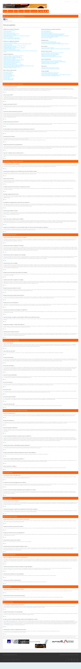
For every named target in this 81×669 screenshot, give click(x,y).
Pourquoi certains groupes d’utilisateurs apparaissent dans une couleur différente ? (55, 35)
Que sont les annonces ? (7, 76)
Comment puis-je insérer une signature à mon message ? (12, 57)
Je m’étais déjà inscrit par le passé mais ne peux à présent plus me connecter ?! (16, 35)
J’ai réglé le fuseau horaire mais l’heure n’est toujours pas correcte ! (14, 45)
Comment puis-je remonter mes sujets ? (10, 67)
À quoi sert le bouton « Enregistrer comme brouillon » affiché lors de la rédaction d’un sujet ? (18, 65)
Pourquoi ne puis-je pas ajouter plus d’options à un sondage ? (13, 59)
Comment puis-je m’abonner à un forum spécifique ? (50, 62)
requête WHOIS (12, 621)
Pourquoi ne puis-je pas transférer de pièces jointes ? (12, 62)
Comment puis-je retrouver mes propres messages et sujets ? (51, 56)
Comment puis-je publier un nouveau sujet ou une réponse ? (13, 55)
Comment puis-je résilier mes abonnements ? (48, 63)
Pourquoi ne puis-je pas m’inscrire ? (9, 32)
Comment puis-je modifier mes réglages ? (10, 42)
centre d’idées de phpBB (64, 613)
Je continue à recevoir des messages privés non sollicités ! (51, 42)
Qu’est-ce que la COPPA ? (7, 31)
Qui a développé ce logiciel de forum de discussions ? (50, 72)
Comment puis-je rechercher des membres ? (48, 55)
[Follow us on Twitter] (69, 660)
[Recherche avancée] (77, 2)
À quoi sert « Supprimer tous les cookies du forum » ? (12, 38)
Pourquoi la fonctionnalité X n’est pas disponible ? (49, 73)
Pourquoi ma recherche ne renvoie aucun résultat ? (49, 53)
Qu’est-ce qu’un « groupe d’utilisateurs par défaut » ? (50, 36)
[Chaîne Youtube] (77, 660)
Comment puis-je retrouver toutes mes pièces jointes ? (50, 68)
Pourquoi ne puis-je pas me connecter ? (10, 34)
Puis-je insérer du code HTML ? (8, 72)
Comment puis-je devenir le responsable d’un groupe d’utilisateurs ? (52, 34)
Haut (77, 654)
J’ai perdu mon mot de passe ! (8, 36)
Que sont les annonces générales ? (9, 75)
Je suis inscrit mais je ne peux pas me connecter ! (11, 33)
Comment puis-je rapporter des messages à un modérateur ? (13, 64)
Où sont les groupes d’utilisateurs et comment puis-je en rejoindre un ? (53, 33)
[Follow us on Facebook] (66, 660)
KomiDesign (19, 659)
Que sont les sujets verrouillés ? (8, 78)
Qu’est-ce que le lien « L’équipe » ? (47, 37)
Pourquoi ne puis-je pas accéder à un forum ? (11, 61)
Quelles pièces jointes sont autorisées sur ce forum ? (50, 67)
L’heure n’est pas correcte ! (7, 44)
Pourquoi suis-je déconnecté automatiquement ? (11, 37)
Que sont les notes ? (6, 77)
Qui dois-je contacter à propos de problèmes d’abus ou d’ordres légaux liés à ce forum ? (56, 74)
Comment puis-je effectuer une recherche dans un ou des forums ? (52, 52)
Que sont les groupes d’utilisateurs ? (47, 32)
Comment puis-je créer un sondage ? (9, 58)
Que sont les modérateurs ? (46, 31)
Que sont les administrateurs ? (46, 30)
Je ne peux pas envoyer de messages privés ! (48, 41)
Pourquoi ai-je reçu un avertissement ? (9, 63)
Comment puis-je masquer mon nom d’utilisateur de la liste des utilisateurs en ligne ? (17, 43)
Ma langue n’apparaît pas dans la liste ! (9, 46)
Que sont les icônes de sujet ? (8, 79)
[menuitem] (21, 11)
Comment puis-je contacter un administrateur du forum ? (50, 75)
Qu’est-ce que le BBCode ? (7, 71)
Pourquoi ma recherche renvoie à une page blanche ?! (50, 54)
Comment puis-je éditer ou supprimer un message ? (12, 56)
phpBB (4, 197)
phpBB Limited (30, 606)
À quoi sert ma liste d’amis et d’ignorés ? (47, 47)
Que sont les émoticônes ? (7, 73)
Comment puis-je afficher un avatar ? (9, 48)
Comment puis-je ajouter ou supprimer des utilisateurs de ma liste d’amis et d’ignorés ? (55, 48)
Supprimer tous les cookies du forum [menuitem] (67, 654)
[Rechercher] (75, 2)
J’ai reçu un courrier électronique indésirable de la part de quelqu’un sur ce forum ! (55, 43)
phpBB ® (8, 659)
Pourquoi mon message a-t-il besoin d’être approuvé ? (12, 66)
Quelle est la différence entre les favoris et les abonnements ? (51, 60)
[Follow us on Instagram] (72, 660)
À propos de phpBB (33, 607)
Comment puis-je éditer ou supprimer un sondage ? (11, 60)
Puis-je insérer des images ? (8, 74)
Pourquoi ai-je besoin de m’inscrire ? (9, 30)
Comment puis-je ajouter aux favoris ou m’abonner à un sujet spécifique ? (53, 61)
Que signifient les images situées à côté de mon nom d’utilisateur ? (14, 47)
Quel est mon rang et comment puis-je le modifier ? (11, 49)
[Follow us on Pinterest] (74, 660)
